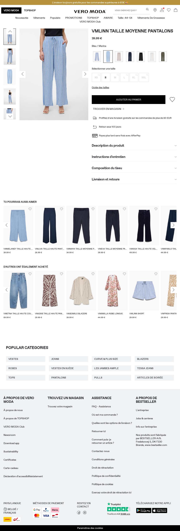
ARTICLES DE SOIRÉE (150, 377)
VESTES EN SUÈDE (62, 368)
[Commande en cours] (175, 10)
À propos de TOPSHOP (16, 418)
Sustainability (11, 451)
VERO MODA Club (14, 426)
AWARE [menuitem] (108, 17)
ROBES (12, 368)
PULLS (98, 377)
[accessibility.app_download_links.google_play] (144, 512)
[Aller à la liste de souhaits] (169, 11)
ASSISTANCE (101, 398)
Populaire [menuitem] (55, 17)
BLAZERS (143, 359)
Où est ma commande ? (105, 414)
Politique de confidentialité (106, 476)
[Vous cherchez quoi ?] (147, 9)
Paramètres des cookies (90, 528)
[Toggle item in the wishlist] (172, 99)
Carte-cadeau (11, 468)
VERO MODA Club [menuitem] (90, 21)
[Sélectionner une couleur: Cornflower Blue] (97, 56)
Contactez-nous (101, 451)
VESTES (13, 359)
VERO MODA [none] (11, 10)
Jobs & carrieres (144, 418)
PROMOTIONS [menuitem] (73, 17)
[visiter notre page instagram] (84, 513)
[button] (96, 77)
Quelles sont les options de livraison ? (112, 423)
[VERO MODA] (90, 12)
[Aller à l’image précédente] (9, 31)
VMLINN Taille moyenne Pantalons (132, 31)
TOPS (11, 377)
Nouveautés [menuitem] (21, 17)
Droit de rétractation (103, 467)
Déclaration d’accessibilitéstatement (23, 476)
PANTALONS (58, 377)
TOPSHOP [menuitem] (93, 17)
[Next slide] (173, 225)
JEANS (55, 359)
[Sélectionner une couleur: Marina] (108, 56)
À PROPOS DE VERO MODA (19, 399)
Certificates (10, 459)
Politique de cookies (102, 484)
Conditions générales (103, 459)
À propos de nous (13, 410)
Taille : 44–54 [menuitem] (125, 17)
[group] (18, 232)
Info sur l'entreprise (146, 426)
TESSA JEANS (145, 368)
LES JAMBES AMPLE (106, 368)
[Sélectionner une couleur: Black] (141, 56)
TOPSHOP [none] (30, 10)
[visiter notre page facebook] (79, 513)
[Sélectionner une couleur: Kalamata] (163, 56)
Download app (11, 443)
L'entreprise (142, 410)
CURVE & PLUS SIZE (106, 359)
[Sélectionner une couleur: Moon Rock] (119, 56)
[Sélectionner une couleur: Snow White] (152, 56)
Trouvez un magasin (66, 398)
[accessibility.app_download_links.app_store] (160, 512)
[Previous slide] (6, 225)
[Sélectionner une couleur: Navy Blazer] (130, 56)
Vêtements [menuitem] (39, 17)
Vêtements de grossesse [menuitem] (151, 17)
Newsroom (10, 435)
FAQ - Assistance (101, 406)
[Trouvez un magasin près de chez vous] (155, 11)
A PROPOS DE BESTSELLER (146, 399)
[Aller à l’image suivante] (9, 116)
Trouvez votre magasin (60, 406)
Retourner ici (99, 431)
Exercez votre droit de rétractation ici (111, 492)
